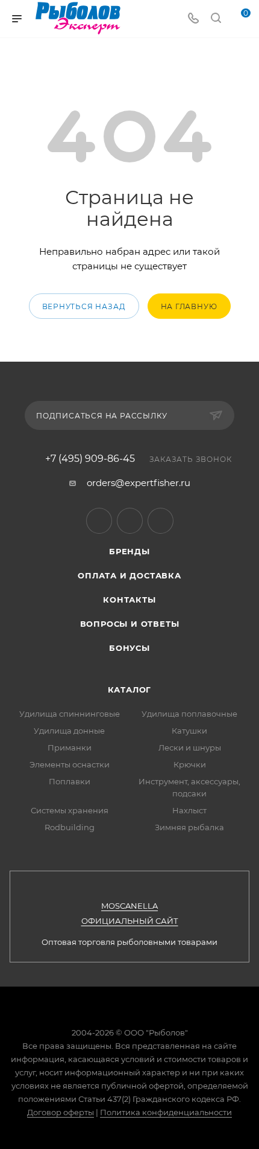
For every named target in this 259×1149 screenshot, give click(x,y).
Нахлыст (189, 810)
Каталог (130, 689)
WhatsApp (160, 521)
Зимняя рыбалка (189, 827)
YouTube (130, 521)
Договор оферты (60, 1112)
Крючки (189, 764)
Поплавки (69, 781)
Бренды (129, 551)
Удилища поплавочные (189, 714)
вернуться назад (84, 306)
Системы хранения (69, 810)
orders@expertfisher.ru (138, 482)
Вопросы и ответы (129, 624)
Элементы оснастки (70, 764)
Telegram (99, 521)
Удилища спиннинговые (69, 714)
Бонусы (129, 648)
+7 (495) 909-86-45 (90, 459)
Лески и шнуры (189, 747)
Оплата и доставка (129, 575)
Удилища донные (69, 730)
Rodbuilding (70, 827)
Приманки (70, 747)
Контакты (129, 599)
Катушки (189, 730)
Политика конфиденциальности (166, 1112)
